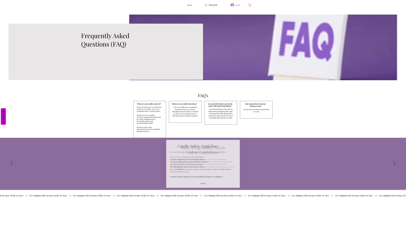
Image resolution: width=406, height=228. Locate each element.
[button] (189, 5)
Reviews (3, 116)
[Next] (394, 163)
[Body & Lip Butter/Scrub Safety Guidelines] (203, 183)
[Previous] (12, 163)
